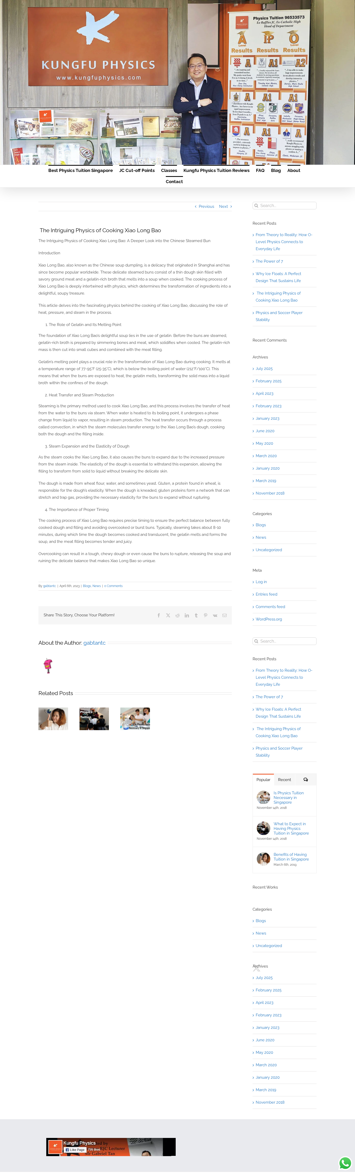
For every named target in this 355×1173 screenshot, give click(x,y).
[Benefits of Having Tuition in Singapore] (263, 855)
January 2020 (268, 468)
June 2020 (265, 431)
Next (223, 206)
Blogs (87, 586)
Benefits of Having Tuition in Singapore (52, 724)
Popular (263, 779)
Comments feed (270, 606)
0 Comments (113, 586)
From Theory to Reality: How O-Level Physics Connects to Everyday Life (284, 241)
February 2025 (268, 381)
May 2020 (264, 443)
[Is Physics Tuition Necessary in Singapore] (263, 794)
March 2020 (266, 456)
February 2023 (268, 406)
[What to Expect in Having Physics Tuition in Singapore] (263, 825)
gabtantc (49, 586)
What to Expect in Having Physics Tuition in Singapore (93, 719)
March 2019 (266, 480)
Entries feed (266, 594)
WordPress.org (269, 619)
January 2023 (267, 418)
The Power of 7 (269, 261)
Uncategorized (269, 550)
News (97, 586)
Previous (206, 206)
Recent (284, 779)
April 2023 (264, 393)
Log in (261, 581)
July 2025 (264, 368)
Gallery (94, 729)
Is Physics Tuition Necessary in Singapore (134, 722)
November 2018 (270, 493)
